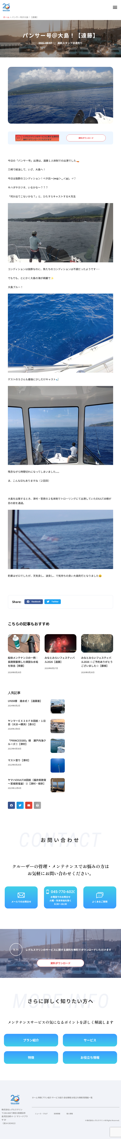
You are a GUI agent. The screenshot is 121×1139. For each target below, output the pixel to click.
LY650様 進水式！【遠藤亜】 (25, 701)
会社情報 (67, 1097)
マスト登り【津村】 (19, 760)
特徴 (40, 1097)
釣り (80, 43)
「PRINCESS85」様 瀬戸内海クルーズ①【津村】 (27, 742)
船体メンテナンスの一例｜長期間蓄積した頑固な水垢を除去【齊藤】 (23, 662)
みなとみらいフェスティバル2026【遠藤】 (60, 660)
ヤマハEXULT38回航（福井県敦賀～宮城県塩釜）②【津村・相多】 (27, 781)
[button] (114, 7)
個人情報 (69, 1113)
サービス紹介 (57, 1097)
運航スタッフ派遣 (67, 43)
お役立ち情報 (77, 1097)
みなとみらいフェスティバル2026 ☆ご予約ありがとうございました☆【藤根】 (97, 662)
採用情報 (57, 1113)
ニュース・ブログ (41, 1113)
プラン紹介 (47, 1097)
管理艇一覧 (87, 1097)
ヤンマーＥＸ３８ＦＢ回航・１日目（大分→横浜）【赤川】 (27, 722)
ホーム (35, 1097)
